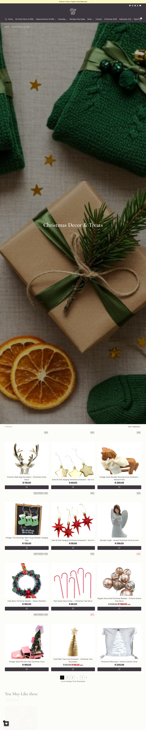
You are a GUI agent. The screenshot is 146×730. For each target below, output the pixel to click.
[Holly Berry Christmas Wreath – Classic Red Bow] (27, 585)
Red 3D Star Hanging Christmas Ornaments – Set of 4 (73, 540)
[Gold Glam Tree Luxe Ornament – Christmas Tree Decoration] (73, 646)
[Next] (92, 1)
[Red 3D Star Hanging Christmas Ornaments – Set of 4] (73, 524)
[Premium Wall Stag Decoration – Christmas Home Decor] (27, 463)
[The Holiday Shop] (73, 11)
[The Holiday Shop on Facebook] (130, 5)
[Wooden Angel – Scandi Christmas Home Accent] (119, 524)
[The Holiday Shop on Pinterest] (135, 5)
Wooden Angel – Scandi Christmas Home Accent (119, 540)
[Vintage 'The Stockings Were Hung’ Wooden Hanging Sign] (27, 524)
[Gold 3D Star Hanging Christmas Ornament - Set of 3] (73, 463)
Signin (136, 19)
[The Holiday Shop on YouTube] (140, 5)
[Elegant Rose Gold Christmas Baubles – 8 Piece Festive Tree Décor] (119, 585)
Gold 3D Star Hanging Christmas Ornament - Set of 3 (73, 480)
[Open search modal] (6, 19)
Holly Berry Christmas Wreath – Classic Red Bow (27, 601)
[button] (27, 487)
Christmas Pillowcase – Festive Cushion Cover (119, 662)
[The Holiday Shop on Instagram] (132, 5)
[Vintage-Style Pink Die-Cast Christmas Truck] (27, 646)
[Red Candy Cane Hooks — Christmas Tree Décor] (73, 585)
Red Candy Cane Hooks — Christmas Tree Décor (73, 601)
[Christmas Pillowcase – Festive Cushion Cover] (119, 646)
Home (7, 27)
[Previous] (53, 1)
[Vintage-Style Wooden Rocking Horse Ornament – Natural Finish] (119, 463)
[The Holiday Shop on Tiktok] (138, 5)
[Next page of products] (86, 678)
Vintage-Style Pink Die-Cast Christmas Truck (26, 662)
